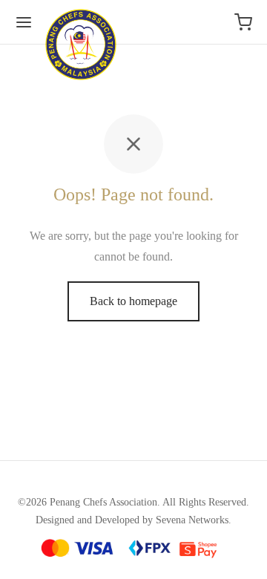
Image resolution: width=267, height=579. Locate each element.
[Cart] (243, 22)
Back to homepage (133, 301)
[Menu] (24, 22)
